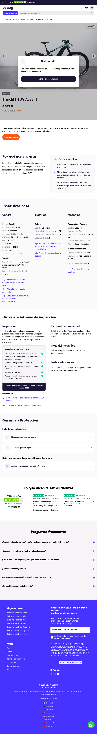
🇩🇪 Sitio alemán (48, 709)
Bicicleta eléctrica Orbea (17, 616)
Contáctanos (12, 663)
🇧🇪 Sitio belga (48, 706)
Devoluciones (12, 655)
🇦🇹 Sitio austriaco (48, 716)
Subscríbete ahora (70, 662)
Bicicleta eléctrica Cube (17, 613)
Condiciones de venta (49, 694)
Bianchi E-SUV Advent (44, 20)
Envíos (9, 652)
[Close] (50, 1)
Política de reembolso (37, 691)
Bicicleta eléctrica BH (16, 620)
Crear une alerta (11, 137)
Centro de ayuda (13, 666)
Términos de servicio (53, 691)
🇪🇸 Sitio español (48, 723)
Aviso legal (65, 691)
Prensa (9, 670)
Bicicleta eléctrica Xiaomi (17, 634)
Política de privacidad (20, 691)
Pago (9, 648)
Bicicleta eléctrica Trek (16, 624)
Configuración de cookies (48, 699)
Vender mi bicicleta (10, 13)
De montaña (22, 20)
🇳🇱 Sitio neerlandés (48, 713)
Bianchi (31, 20)
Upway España (52, 685)
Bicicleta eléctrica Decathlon (19, 627)
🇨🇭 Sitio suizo (48, 726)
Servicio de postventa (16, 659)
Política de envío (76, 691)
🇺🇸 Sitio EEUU (48, 719)
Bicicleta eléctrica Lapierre (18, 631)
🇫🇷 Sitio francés (48, 703)
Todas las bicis (10, 20)
